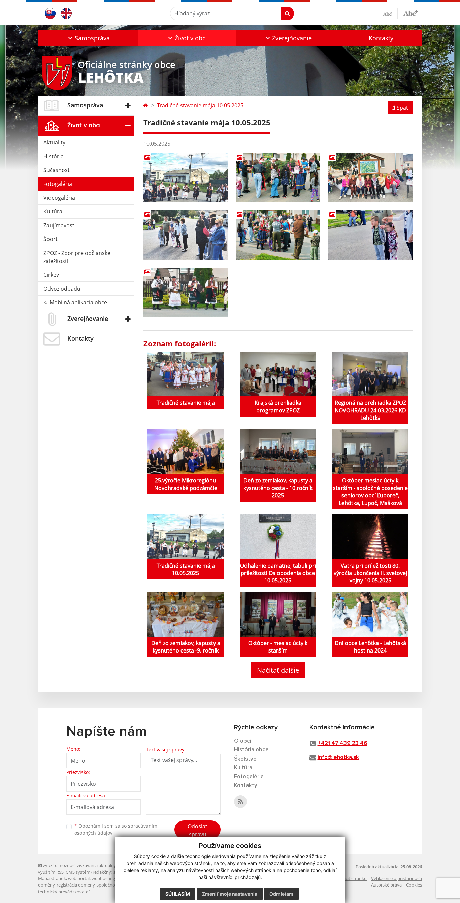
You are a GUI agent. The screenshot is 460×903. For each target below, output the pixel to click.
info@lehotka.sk (338, 757)
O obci (242, 741)
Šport (50, 239)
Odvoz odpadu (61, 288)
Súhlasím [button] (177, 894)
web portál (79, 878)
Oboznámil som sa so (115, 829)
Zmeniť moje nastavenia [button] (229, 894)
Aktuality (54, 142)
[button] (88, 38)
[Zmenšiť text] (390, 13)
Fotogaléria (57, 184)
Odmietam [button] (281, 894)
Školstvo (245, 759)
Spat (402, 107)
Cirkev (51, 274)
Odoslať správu (197, 830)
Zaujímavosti (59, 225)
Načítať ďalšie (278, 670)
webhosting (103, 878)
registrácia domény (76, 885)
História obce (251, 750)
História (53, 156)
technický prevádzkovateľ (63, 892)
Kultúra (52, 211)
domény (46, 885)
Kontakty (381, 38)
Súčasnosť (56, 170)
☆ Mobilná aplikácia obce (75, 302)
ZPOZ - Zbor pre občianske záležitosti (76, 257)
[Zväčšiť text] (410, 12)
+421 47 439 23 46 (342, 743)
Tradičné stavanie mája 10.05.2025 (200, 105)
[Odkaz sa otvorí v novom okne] (240, 801)
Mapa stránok (52, 878)
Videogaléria (59, 197)
